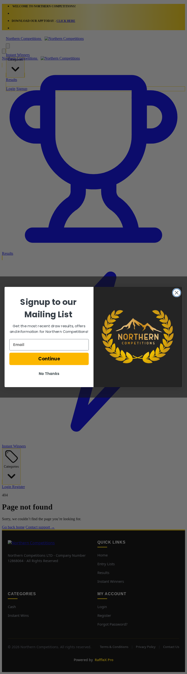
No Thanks (49, 373)
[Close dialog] (177, 293)
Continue (49, 359)
